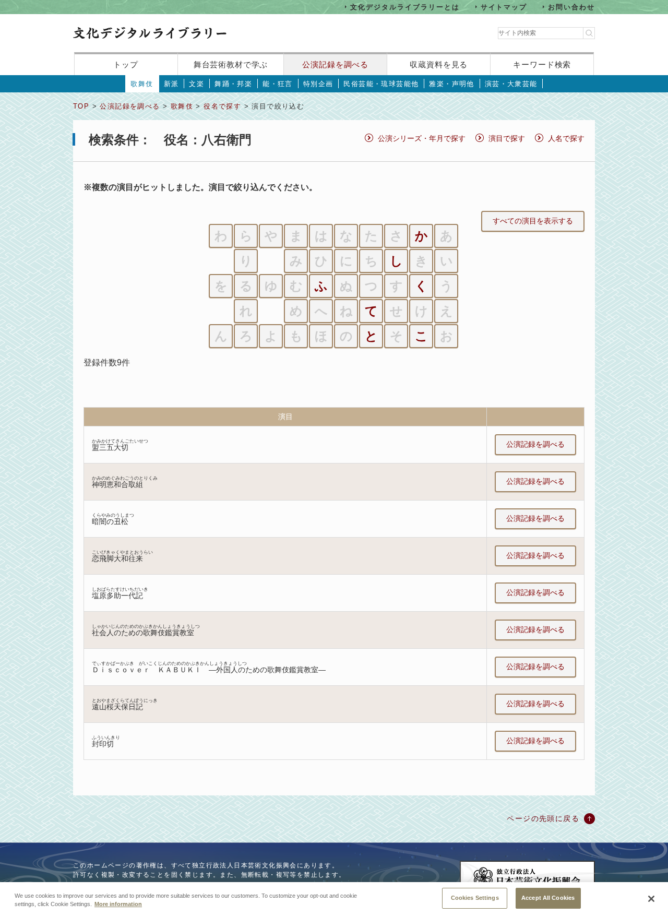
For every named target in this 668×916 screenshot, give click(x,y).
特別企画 (318, 84)
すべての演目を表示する (533, 221)
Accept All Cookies (548, 898)
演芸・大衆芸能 (511, 84)
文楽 (196, 84)
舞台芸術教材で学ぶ (231, 64)
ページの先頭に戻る (543, 818)
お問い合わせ (571, 6)
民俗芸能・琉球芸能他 (381, 84)
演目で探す (506, 138)
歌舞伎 (141, 84)
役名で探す (222, 106)
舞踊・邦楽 (233, 84)
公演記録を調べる (335, 64)
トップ (125, 64)
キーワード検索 (542, 64)
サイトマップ (504, 6)
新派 (171, 84)
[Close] (651, 898)
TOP (81, 106)
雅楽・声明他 (451, 84)
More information (118, 904)
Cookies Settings (475, 898)
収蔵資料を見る (439, 64)
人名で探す (566, 138)
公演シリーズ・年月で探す (422, 138)
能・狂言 (278, 84)
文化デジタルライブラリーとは (404, 6)
